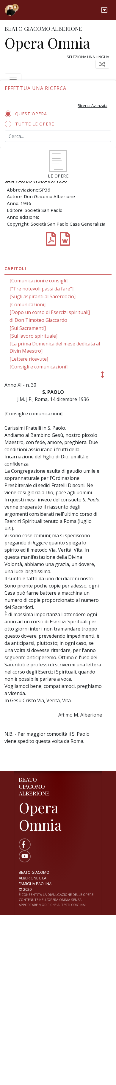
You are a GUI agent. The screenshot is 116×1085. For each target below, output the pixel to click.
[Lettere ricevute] (29, 359)
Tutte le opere (34, 124)
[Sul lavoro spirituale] (33, 336)
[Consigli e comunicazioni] (39, 366)
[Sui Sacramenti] (28, 328)
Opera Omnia (47, 42)
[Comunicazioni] (28, 304)
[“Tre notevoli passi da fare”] (41, 288)
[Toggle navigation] (104, 10)
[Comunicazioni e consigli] (39, 280)
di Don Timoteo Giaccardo (38, 320)
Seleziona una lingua (88, 56)
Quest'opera (31, 114)
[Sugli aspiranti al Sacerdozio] (43, 296)
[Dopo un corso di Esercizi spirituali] (50, 312)
